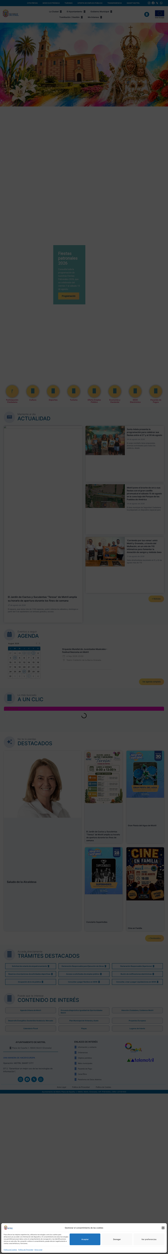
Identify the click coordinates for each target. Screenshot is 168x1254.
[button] (163, 1228)
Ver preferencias (148, 1239)
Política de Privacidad (25, 1250)
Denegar (117, 1239)
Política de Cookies (10, 1250)
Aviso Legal (38, 1250)
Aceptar (85, 1239)
